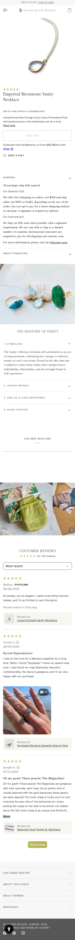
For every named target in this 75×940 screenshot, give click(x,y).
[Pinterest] (14, 933)
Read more (9, 125)
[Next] (71, 530)
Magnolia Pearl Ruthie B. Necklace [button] (38, 829)
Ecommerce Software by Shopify (26, 927)
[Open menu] (9, 10)
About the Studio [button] (16, 884)
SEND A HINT (16, 155)
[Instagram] (23, 933)
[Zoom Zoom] (37, 50)
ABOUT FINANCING (15, 253)
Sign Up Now (46, 2)
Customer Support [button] (16, 873)
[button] (11, 89)
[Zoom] (12, 74)
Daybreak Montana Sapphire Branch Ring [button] (42, 745)
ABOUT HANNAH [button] (13, 895)
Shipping (9, 178)
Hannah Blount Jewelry (23, 924)
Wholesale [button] (10, 907)
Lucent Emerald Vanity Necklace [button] (37, 620)
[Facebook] (5, 933)
